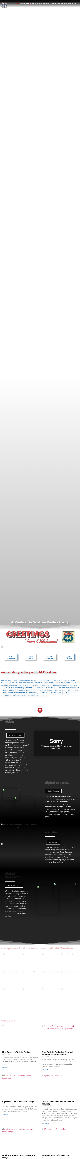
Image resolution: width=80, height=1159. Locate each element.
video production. (14, 723)
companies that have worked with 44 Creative (37, 948)
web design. (54, 832)
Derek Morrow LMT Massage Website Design (18, 1156)
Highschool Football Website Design (18, 1101)
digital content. (57, 782)
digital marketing (44, 3)
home (17, 3)
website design (34, 3)
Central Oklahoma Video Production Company (58, 1102)
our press (64, 3)
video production (24, 3)
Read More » (5, 1067)
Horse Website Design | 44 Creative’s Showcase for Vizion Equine (57, 1053)
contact (74, 3)
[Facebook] (40, 710)
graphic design (56, 3)
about (69, 3)
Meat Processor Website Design (16, 1052)
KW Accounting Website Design (55, 1155)
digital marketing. (13, 875)
